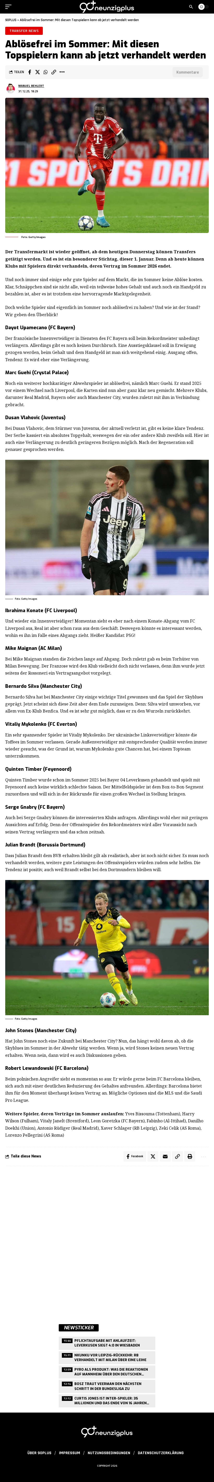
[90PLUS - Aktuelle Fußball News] (107, 6)
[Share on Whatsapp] (45, 72)
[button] (9, 7)
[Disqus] (107, 1240)
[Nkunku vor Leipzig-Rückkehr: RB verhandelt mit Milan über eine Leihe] (107, 1357)
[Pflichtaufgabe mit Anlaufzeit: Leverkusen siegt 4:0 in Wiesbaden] (107, 1342)
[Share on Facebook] (29, 72)
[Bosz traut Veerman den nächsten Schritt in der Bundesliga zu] (107, 1386)
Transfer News (24, 30)
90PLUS (10, 20)
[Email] (165, 1156)
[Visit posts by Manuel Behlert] (10, 88)
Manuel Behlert (31, 85)
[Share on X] (37, 72)
